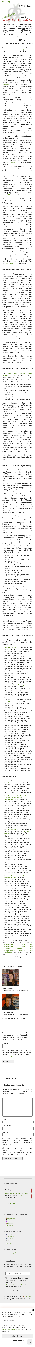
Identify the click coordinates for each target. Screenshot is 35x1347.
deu (3, 2)
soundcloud (11, 1218)
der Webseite (11, 263)
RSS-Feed (28, 1296)
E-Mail (6, 1043)
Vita (22, 51)
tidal (9, 1220)
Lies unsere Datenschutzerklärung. (14, 1057)
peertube (10, 1223)
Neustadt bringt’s (19, 685)
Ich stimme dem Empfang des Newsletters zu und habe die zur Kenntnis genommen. (17, 1328)
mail (8, 1240)
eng (8, 2)
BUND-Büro (11, 163)
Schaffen (25, 6)
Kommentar (17, 1097)
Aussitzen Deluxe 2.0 (11, 647)
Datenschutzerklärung (11, 1329)
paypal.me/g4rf (11, 1253)
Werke (24, 17)
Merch (23, 40)
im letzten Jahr (10, 701)
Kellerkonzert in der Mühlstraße (16, 1193)
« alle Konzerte (11, 1204)
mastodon (10, 1235)
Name (17, 1119)
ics (21, 1195)
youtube (10, 1225)
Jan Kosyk (8, 16)
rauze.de (7, 750)
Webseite (6, 84)
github (9, 1243)
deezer (9, 1222)
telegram (10, 1238)
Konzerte (23, 29)
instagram (10, 1236)
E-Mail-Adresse (17, 1126)
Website (5, 1132)
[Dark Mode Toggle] (29, 1341)
